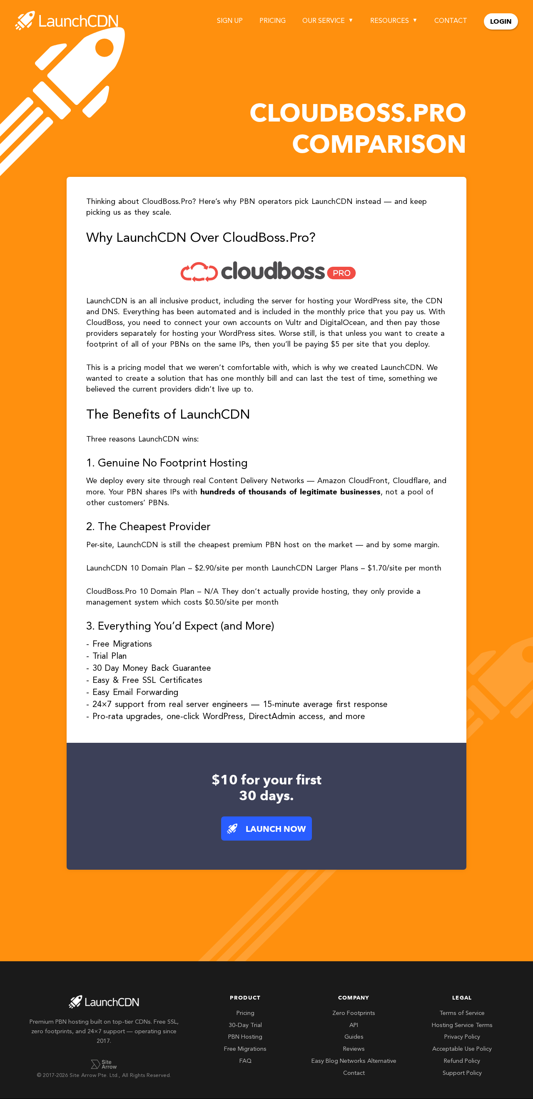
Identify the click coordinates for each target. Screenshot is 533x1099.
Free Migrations (245, 1049)
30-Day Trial (245, 1025)
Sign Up (230, 21)
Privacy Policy (462, 1037)
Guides (354, 1037)
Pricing (272, 21)
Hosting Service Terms (462, 1025)
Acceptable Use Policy (462, 1049)
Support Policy (462, 1073)
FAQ (245, 1061)
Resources (389, 21)
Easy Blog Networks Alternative (353, 1061)
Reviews (354, 1049)
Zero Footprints (353, 1013)
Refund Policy (462, 1061)
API (353, 1025)
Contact (450, 21)
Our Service (323, 21)
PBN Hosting (245, 1037)
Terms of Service (462, 1013)
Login (501, 21)
